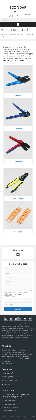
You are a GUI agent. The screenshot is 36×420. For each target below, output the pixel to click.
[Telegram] (11, 319)
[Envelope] (30, 319)
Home (3, 34)
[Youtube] (25, 319)
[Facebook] (20, 319)
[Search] (34, 20)
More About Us (7, 363)
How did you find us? (10, 297)
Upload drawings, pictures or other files (15, 292)
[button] (18, 7)
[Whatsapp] (6, 319)
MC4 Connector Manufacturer (15, 34)
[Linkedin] (16, 319)
